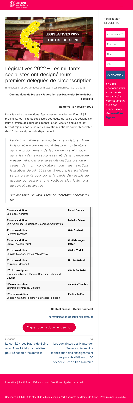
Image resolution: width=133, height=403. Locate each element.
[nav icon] (121, 5)
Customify (120, 397)
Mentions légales (61, 382)
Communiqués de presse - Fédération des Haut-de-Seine (54, 88)
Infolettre (11, 382)
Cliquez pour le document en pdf (49, 327)
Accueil (78, 382)
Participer (25, 382)
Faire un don (40, 382)
